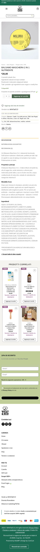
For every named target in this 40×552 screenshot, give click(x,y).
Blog (2, 487)
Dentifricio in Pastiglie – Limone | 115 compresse (11, 289)
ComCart (31, 541)
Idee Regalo (10, 64)
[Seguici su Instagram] (20, 4)
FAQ (2, 452)
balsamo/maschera (15, 121)
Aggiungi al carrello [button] (11, 301)
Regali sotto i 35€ (21, 64)
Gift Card (4, 473)
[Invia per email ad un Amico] (9, 128)
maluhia (23, 121)
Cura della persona (22, 116)
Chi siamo (4, 440)
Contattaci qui (6, 419)
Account (4, 466)
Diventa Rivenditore (8, 500)
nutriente (28, 121)
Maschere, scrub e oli (13, 118)
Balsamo (9, 116)
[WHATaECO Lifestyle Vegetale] (20, 9)
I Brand (3, 444)
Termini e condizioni (8, 456)
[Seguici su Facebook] (18, 4)
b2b (8, 121)
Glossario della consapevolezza (12, 480)
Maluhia (8, 124)
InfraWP (17, 541)
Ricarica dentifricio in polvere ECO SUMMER (29, 327)
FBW (29, 116)
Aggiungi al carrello (21, 96)
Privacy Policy (7, 390)
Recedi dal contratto (19, 546)
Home (3, 64)
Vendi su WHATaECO (8, 497)
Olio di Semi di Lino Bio (29, 287)
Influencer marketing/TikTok (10, 504)
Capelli (14, 116)
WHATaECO (14, 109)
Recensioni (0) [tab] (7, 148)
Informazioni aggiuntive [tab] (11, 144)
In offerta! (4, 118)
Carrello (4, 469)
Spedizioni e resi (6, 448)
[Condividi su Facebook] (6, 128)
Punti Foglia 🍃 (6, 483)
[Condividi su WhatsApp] (3, 128)
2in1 (5, 121)
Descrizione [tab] (6, 140)
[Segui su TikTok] (21, 4)
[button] (6, 8)
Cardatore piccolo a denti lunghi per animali (10, 327)
